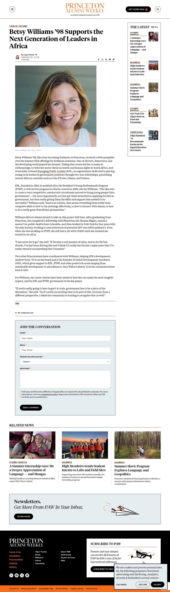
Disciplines (14, 556)
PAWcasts (39, 558)
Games (38, 560)
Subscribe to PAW (103, 569)
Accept (158, 585)
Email (22, 345)
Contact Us (13, 588)
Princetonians (16, 559)
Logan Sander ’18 (30, 55)
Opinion (13, 563)
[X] (11, 575)
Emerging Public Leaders (52, 171)
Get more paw (136, 9)
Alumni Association (28, 588)
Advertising (66, 555)
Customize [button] (121, 584)
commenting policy (49, 394)
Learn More (23, 517)
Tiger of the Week (18, 26)
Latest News (15, 552)
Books (38, 555)
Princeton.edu (91, 588)
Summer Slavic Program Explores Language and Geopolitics (137, 94)
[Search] (158, 9)
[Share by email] (110, 59)
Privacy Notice (62, 588)
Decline (143, 585)
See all (154, 27)
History (13, 567)
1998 (17, 303)
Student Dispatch (134, 33)
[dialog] (140, 576)
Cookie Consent (76, 588)
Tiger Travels (41, 552)
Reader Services (68, 558)
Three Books (136, 132)
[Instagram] (22, 575)
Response (24, 368)
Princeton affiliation (31, 357)
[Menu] (12, 9)
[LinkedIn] (27, 575)
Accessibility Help (46, 588)
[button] (113, 59)
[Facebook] (17, 575)
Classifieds (40, 563)
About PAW (65, 552)
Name (22, 333)
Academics (135, 62)
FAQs (63, 560)
